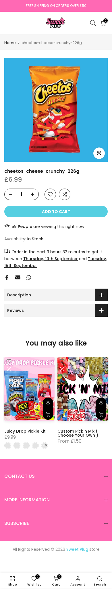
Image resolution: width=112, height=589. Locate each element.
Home (10, 43)
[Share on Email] (17, 277)
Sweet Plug (77, 549)
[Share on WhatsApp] (28, 277)
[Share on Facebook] (6, 277)
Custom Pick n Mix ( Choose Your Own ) (77, 433)
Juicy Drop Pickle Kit (25, 431)
